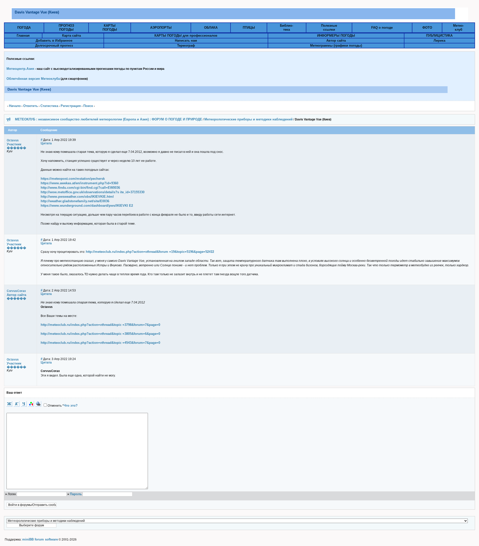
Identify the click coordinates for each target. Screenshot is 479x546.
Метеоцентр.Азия (20, 69)
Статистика (49, 106)
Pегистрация (71, 106)
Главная (23, 35)
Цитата (46, 143)
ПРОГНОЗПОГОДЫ (66, 27)
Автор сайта (336, 40)
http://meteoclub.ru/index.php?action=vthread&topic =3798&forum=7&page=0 (100, 325)
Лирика (439, 40)
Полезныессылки (329, 27)
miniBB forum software (40, 539)
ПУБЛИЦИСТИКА (439, 35)
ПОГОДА (24, 27)
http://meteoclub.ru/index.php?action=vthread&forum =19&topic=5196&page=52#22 (150, 252)
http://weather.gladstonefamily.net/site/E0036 (75, 201)
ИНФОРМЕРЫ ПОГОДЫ (336, 35)
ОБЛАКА (211, 27)
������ (16, 148)
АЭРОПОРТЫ (161, 27)
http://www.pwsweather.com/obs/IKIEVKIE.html (77, 196)
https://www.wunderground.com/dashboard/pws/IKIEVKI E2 (87, 205)
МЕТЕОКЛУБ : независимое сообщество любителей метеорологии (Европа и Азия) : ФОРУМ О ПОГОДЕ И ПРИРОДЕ (108, 119)
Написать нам (186, 40)
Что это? (71, 405)
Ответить (30, 106)
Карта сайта (71, 35)
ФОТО (427, 27)
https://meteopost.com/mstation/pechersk (73, 179)
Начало (15, 106)
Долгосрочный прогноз (54, 45)
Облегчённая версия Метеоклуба (33, 79)
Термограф (186, 45)
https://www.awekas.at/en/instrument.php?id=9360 (79, 183)
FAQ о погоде (382, 27)
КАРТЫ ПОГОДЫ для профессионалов (185, 35)
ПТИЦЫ (249, 27)
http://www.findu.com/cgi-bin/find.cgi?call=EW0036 (80, 187)
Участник (14, 144)
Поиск (88, 106)
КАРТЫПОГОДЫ (110, 27)
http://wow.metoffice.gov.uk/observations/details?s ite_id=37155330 (92, 192)
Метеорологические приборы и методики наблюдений (248, 119)
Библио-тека (286, 27)
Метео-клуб (458, 27)
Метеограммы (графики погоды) (336, 45)
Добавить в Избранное (54, 40)
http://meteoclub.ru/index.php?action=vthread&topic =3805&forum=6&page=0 (100, 334)
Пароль (76, 494)
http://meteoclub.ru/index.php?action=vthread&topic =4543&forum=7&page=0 (100, 343)
